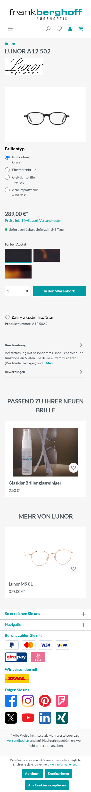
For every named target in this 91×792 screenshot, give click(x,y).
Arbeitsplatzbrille (25, 192)
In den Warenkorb (59, 291)
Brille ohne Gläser (20, 159)
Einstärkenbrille (24, 170)
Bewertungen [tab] (15, 372)
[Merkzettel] (59, 28)
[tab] (44, 353)
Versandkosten (18, 740)
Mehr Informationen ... (64, 764)
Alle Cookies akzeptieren (47, 785)
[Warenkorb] (80, 28)
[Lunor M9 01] (45, 556)
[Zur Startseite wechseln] (45, 14)
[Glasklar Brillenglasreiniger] (45, 452)
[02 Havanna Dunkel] (46, 256)
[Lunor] (24, 66)
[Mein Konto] (70, 28)
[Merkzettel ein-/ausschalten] (73, 468)
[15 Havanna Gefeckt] (18, 272)
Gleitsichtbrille (23, 179)
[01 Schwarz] (18, 256)
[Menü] (10, 28)
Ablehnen (32, 773)
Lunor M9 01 (21, 584)
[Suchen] (48, 28)
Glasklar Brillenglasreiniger (35, 482)
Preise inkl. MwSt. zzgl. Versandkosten (33, 220)
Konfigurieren (58, 773)
